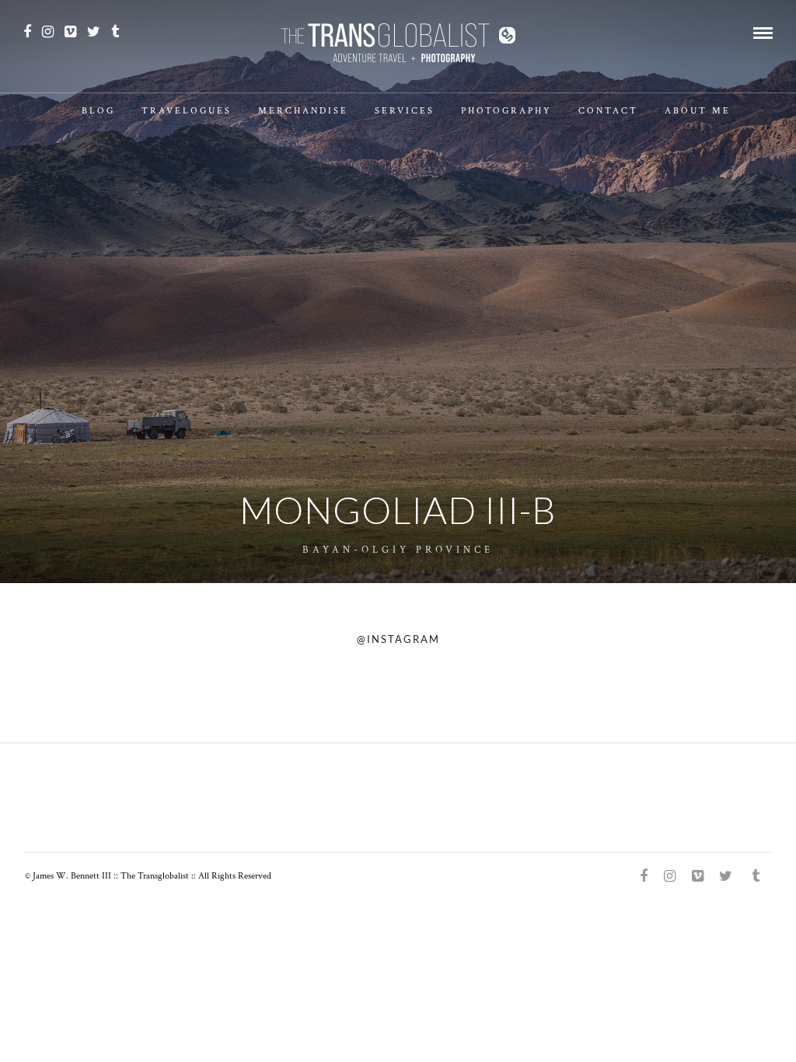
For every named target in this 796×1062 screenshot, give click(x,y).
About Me (698, 111)
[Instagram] (48, 32)
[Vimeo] (70, 32)
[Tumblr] (115, 32)
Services (405, 111)
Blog (98, 111)
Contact (608, 111)
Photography (506, 111)
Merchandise (303, 111)
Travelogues (186, 111)
